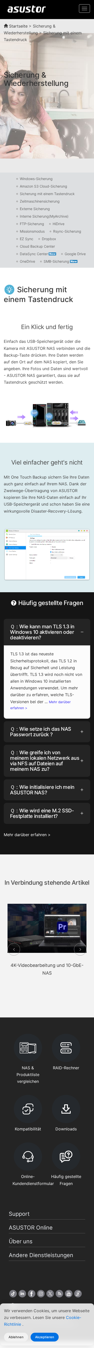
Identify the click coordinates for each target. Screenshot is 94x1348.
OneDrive (27, 261)
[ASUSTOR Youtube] (68, 1293)
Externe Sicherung (35, 209)
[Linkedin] (22, 1293)
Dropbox (49, 239)
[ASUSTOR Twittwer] (50, 1293)
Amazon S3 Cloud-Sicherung (43, 186)
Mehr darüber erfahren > (27, 834)
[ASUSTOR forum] (78, 1293)
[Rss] (59, 1293)
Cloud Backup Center (37, 246)
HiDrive (58, 224)
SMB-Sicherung (56, 261)
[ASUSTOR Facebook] (31, 1293)
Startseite (18, 26)
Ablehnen (16, 1337)
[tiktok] (13, 1293)
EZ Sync (26, 239)
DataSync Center (34, 254)
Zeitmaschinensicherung (40, 201)
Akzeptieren (44, 1337)
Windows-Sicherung (36, 179)
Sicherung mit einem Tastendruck (47, 194)
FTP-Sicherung (32, 224)
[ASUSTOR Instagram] (41, 1293)
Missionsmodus (32, 231)
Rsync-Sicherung (67, 231)
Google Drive (75, 254)
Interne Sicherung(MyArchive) (44, 216)
